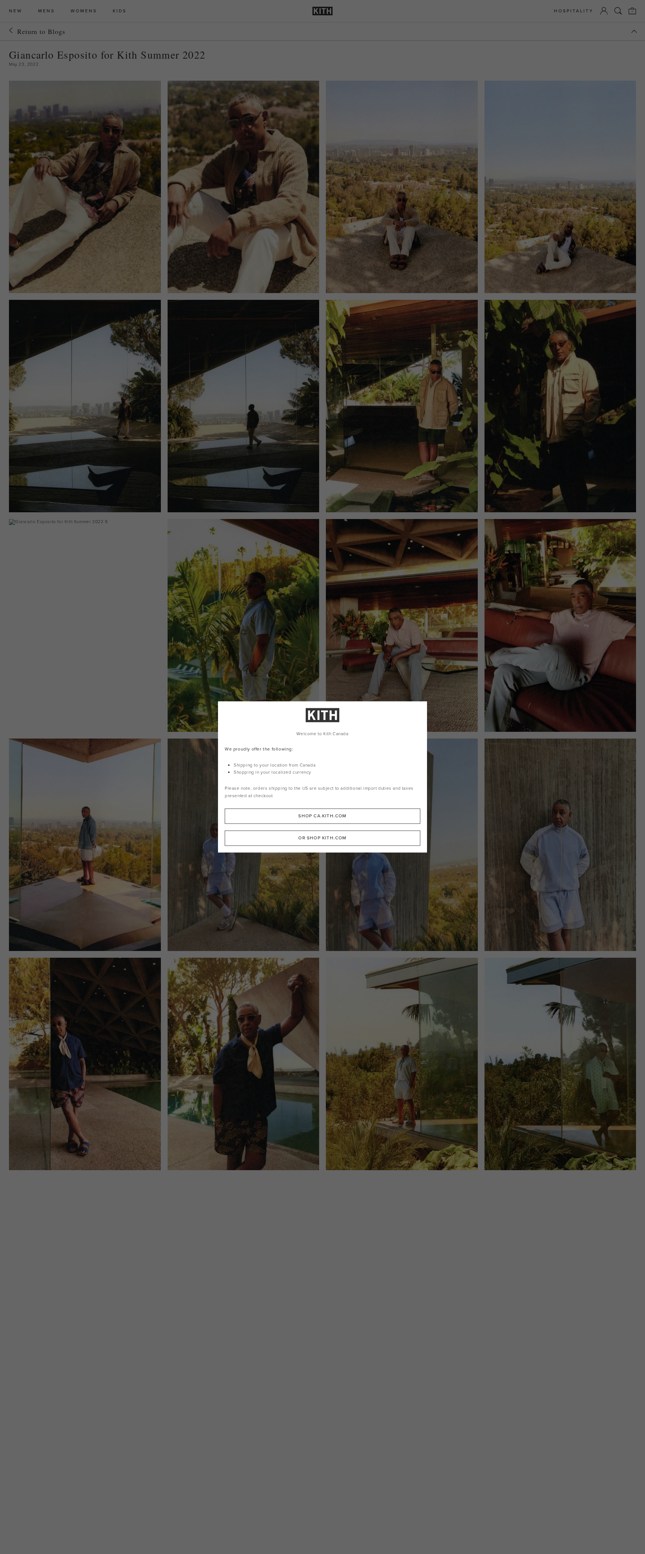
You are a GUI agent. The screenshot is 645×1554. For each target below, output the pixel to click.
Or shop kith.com (322, 838)
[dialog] (322, 776)
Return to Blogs (41, 31)
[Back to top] (634, 31)
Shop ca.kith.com (322, 816)
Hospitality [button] (573, 11)
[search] (618, 11)
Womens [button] (84, 11)
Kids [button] (120, 11)
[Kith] (322, 11)
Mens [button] (46, 11)
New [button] (15, 11)
